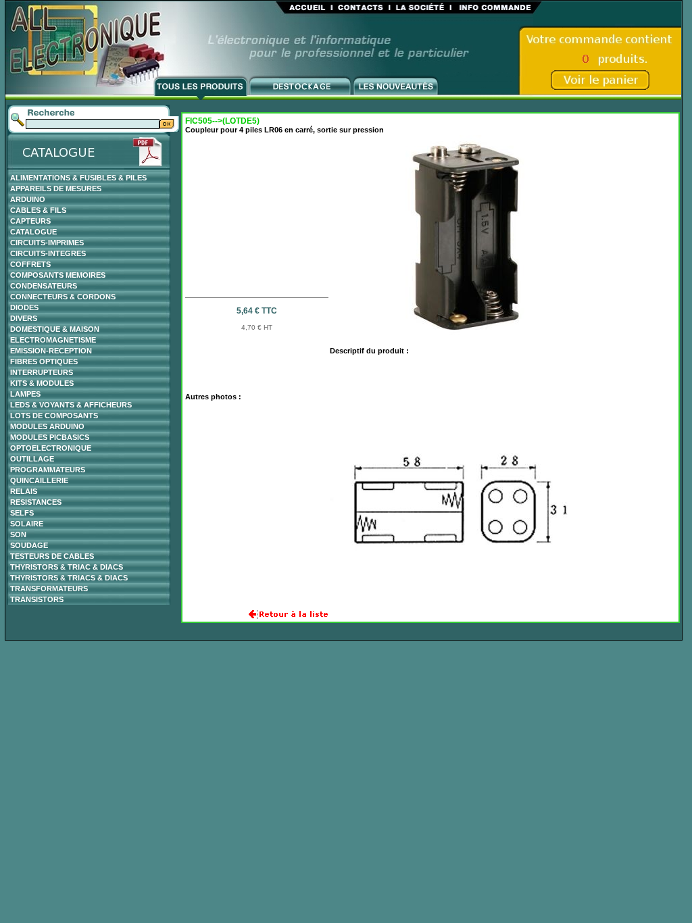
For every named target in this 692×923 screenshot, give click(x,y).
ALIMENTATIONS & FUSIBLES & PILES (78, 178)
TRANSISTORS (37, 599)
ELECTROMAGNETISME (53, 340)
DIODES (24, 307)
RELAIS (23, 491)
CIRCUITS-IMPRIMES (47, 243)
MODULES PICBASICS (49, 437)
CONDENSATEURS (43, 286)
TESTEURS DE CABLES (52, 556)
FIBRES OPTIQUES (44, 361)
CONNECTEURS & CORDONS (63, 297)
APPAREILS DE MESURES (55, 188)
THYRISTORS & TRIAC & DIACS (66, 567)
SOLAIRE (26, 524)
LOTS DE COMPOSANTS (54, 415)
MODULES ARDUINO (47, 426)
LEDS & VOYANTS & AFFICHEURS (71, 405)
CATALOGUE (33, 232)
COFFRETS (30, 264)
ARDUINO (27, 199)
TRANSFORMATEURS (49, 588)
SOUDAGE (29, 545)
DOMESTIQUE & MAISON (54, 329)
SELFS (22, 513)
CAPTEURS (30, 221)
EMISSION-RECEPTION (51, 351)
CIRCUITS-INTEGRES (48, 253)
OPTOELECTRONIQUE (50, 448)
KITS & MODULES (42, 383)
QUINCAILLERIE (39, 480)
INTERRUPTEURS (41, 372)
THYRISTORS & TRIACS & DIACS (69, 578)
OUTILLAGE (32, 459)
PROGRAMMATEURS (47, 470)
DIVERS (23, 318)
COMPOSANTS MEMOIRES (57, 275)
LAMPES (25, 394)
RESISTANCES (35, 502)
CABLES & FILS (38, 210)
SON (18, 534)
